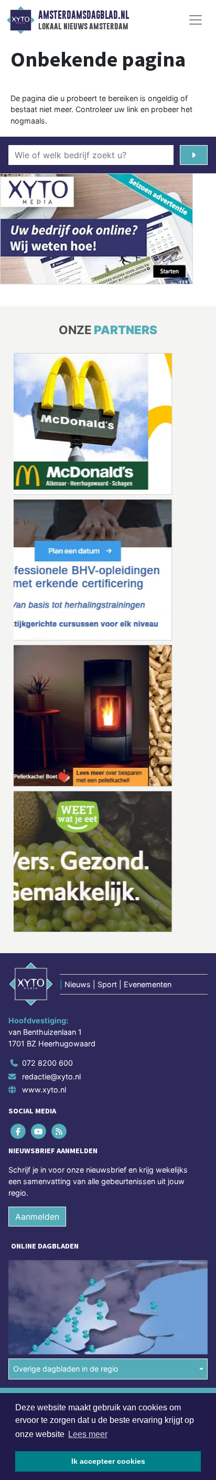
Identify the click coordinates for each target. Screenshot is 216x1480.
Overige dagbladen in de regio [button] (65, 1369)
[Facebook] (18, 1131)
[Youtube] (39, 1131)
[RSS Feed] (59, 1131)
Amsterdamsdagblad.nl (83, 15)
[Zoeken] (194, 155)
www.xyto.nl (44, 1090)
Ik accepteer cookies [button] (108, 1461)
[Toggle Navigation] (195, 20)
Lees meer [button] (87, 1434)
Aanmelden (37, 1216)
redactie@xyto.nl (51, 1076)
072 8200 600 (47, 1062)
